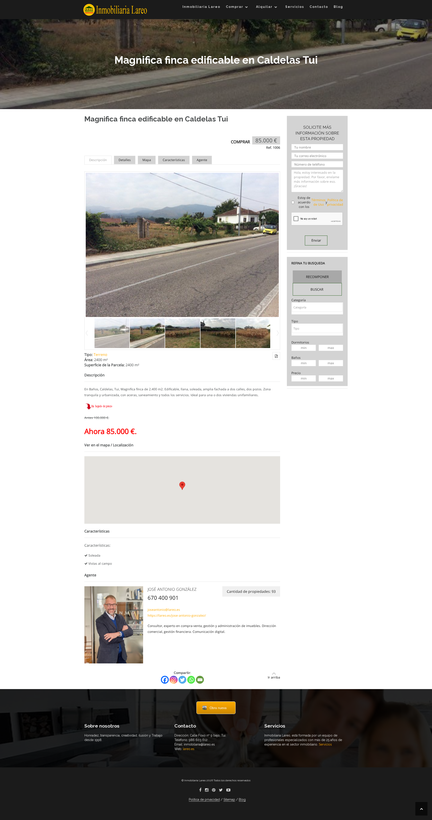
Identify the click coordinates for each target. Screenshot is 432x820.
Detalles (125, 160)
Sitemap (229, 799)
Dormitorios (300, 342)
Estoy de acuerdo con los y (320, 202)
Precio (296, 373)
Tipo (294, 321)
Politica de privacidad (204, 799)
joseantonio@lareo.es (164, 609)
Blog (338, 7)
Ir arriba (274, 677)
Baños (296, 357)
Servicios (294, 7)
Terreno (100, 354)
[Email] (200, 680)
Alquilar (264, 7)
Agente (202, 160)
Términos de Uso (318, 202)
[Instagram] (174, 680)
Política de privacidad (335, 202)
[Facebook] (165, 680)
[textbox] (317, 307)
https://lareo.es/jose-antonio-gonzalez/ (177, 615)
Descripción (98, 160)
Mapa (146, 160)
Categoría (298, 300)
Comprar (234, 7)
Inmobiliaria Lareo (201, 7)
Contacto (319, 7)
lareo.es (188, 749)
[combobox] (317, 308)
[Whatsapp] (191, 680)
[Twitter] (182, 680)
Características (174, 160)
